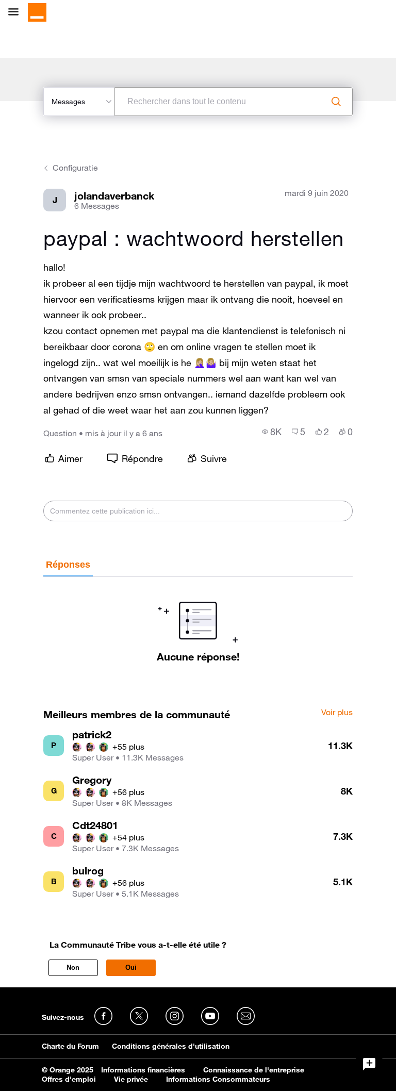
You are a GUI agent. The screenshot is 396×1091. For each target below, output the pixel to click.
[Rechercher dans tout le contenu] (336, 101)
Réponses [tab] (68, 564)
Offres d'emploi (69, 1079)
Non (73, 967)
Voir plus (337, 712)
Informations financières (143, 1070)
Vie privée (131, 1079)
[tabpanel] (197, 620)
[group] (272, 431)
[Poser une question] (369, 1064)
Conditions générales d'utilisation (170, 1046)
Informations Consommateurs (218, 1079)
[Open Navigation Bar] (16, 13)
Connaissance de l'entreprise (253, 1070)
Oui (131, 967)
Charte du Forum (70, 1046)
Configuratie (75, 167)
